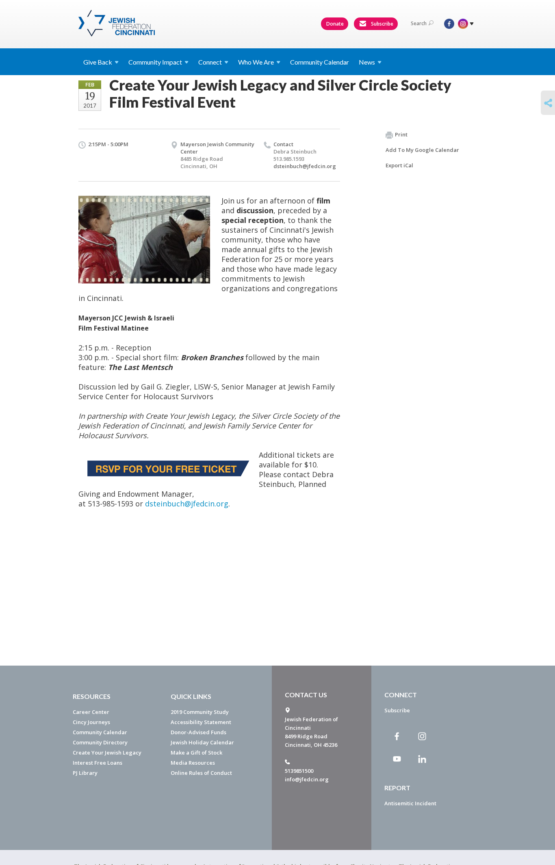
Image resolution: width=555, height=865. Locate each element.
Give (97, 62)
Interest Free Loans (97, 762)
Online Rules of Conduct (201, 772)
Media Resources (193, 762)
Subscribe (381, 23)
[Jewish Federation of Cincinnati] (117, 23)
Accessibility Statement (201, 722)
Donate (335, 23)
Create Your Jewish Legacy (107, 752)
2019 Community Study (200, 712)
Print (401, 134)
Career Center (91, 712)
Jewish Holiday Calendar (202, 742)
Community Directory (100, 742)
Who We (256, 62)
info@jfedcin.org (307, 779)
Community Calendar (319, 62)
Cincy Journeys (91, 722)
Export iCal (399, 165)
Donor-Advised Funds (198, 732)
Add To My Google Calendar (422, 150)
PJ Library (85, 772)
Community (155, 62)
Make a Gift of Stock (196, 752)
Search (419, 23)
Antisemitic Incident (410, 803)
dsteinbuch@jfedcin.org (304, 166)
